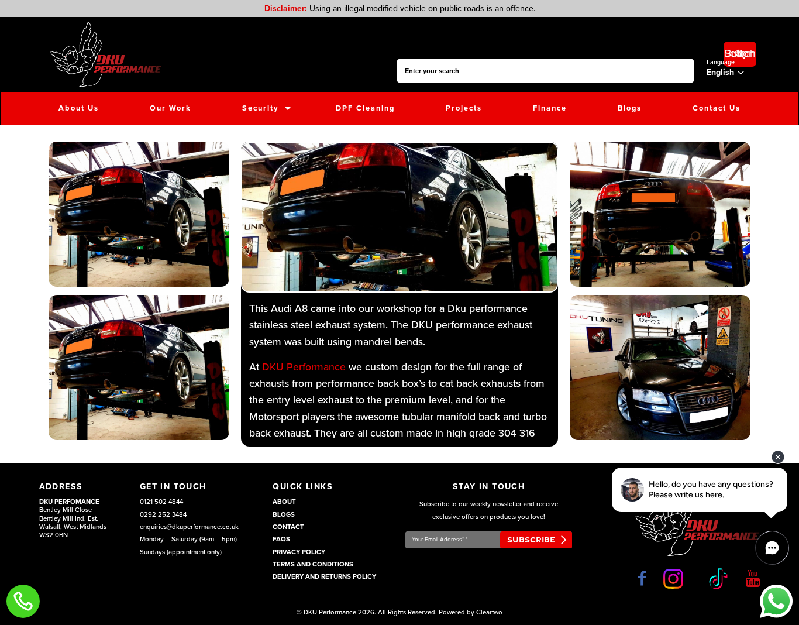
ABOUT (284, 502)
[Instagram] (675, 579)
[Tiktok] (716, 579)
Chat (776, 601)
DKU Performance (304, 367)
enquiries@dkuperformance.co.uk (189, 527)
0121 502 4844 (161, 502)
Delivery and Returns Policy (324, 577)
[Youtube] (753, 578)
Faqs (281, 539)
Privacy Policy (299, 552)
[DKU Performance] (105, 54)
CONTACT (288, 527)
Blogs (284, 514)
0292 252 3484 (163, 514)
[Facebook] (642, 578)
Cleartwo (489, 612)
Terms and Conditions (313, 564)
